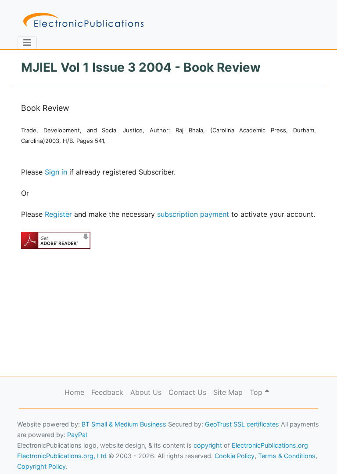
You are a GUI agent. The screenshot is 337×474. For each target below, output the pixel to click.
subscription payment (193, 214)
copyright (208, 445)
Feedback (107, 392)
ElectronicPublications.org (270, 445)
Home (74, 392)
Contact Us (187, 392)
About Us (145, 392)
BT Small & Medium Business (124, 424)
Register (58, 214)
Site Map (228, 392)
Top (257, 392)
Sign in (56, 172)
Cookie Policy (28, 454)
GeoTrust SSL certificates (242, 424)
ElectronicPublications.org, (45, 437)
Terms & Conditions (75, 454)
